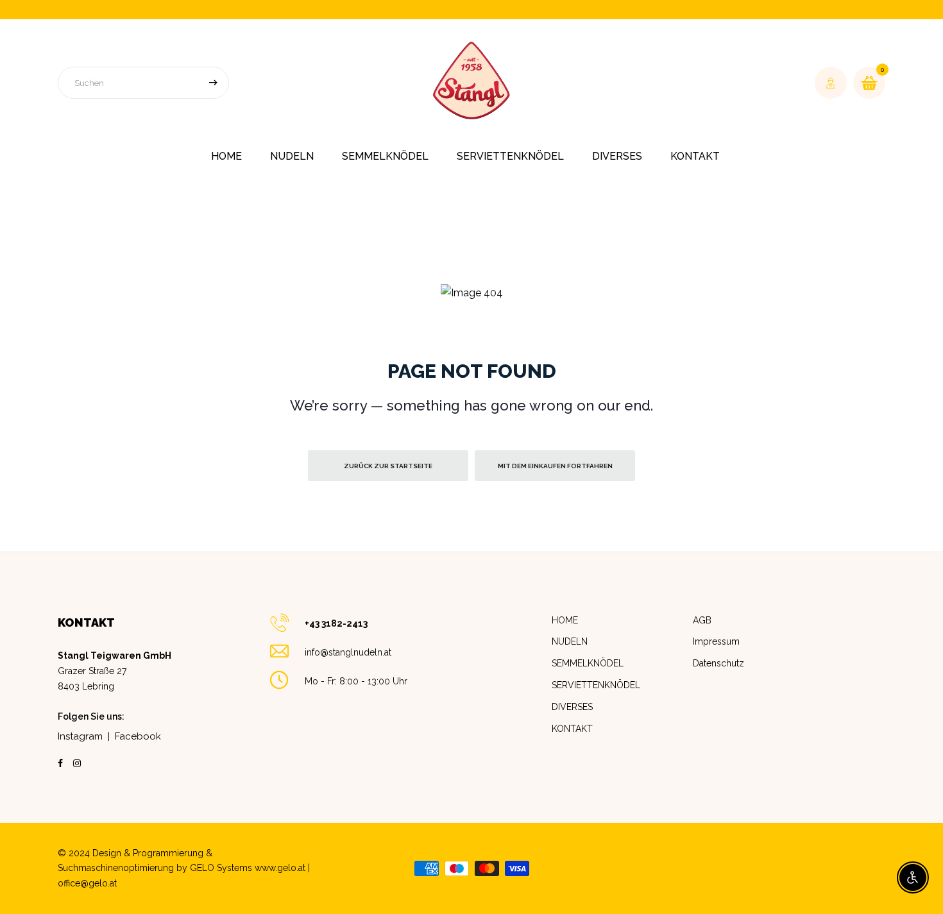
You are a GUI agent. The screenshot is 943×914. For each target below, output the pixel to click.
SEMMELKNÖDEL (385, 156)
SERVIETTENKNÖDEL (510, 156)
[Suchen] (213, 82)
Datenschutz (718, 663)
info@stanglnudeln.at (348, 652)
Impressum (716, 641)
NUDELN (570, 641)
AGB (702, 620)
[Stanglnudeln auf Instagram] (77, 763)
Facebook (138, 736)
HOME (226, 156)
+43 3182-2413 (336, 623)
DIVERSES (617, 156)
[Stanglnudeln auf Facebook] (60, 763)
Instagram (80, 736)
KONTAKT (695, 156)
